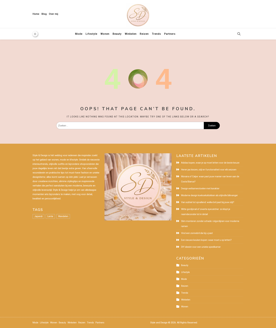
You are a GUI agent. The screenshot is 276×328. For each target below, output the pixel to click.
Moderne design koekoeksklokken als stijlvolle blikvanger (209, 195)
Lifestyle (91, 33)
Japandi (38, 216)
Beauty (117, 33)
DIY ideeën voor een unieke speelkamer (201, 247)
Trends (156, 33)
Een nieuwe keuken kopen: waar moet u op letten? (206, 240)
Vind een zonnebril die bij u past (197, 233)
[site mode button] (35, 33)
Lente (50, 216)
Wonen (104, 33)
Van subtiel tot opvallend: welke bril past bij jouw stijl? (207, 202)
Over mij (53, 13)
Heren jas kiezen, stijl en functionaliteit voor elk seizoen (208, 169)
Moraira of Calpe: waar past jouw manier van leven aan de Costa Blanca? (210, 179)
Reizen (144, 33)
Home (36, 13)
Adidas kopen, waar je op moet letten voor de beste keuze (210, 162)
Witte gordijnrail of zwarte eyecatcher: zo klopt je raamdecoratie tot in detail (205, 212)
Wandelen (63, 216)
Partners (170, 33)
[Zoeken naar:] (130, 125)
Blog (44, 13)
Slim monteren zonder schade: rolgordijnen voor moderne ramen (210, 224)
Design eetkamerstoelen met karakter (200, 188)
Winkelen (131, 33)
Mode (78, 33)
